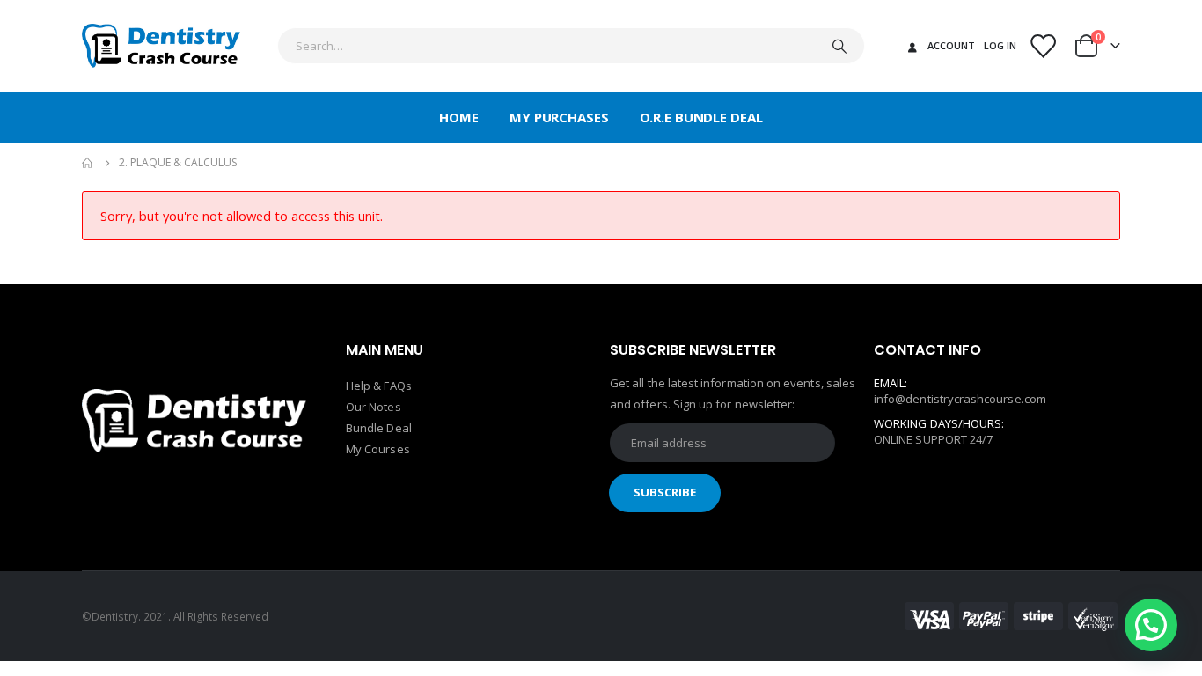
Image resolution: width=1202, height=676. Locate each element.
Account (951, 45)
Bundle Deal (379, 428)
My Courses (378, 449)
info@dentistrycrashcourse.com (960, 399)
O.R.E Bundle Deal (701, 117)
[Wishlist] (1043, 46)
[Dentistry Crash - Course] (161, 46)
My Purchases (559, 117)
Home (459, 117)
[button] (1151, 625)
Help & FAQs (379, 385)
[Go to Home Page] (88, 162)
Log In (1000, 45)
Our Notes (373, 407)
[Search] (839, 45)
